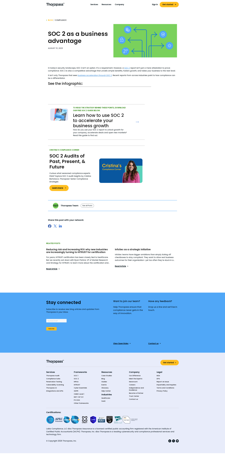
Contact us (133, 399)
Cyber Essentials (80, 388)
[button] (94, 4)
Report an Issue (163, 382)
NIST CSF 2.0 (78, 397)
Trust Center (134, 396)
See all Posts (87, 205)
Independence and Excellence (136, 389)
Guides (104, 382)
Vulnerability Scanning (55, 385)
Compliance (61, 20)
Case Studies (106, 376)
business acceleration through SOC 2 (95, 75)
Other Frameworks (81, 403)
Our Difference (135, 376)
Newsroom (133, 382)
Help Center (106, 391)
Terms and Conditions (165, 388)
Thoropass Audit (52, 376)
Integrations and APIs (54, 391)
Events (104, 385)
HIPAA (76, 382)
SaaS (103, 401)
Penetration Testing (54, 382)
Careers (132, 385)
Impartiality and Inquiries (166, 385)
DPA (158, 379)
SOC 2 (127, 68)
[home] (55, 4)
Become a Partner (136, 393)
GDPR (76, 391)
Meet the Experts (135, 379)
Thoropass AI (51, 388)
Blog (50, 20)
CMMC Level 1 (79, 394)
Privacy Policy (162, 391)
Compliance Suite (53, 379)
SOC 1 (76, 376)
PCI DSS (77, 400)
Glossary (105, 388)
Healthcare (105, 398)
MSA (158, 376)
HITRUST (77, 385)
